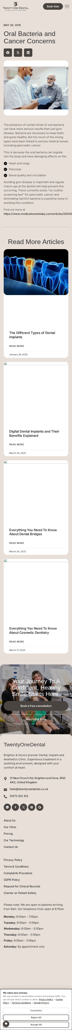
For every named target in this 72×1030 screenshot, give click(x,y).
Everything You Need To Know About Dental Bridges (33, 532)
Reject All (36, 1017)
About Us (10, 820)
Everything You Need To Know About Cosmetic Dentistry (33, 630)
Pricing (8, 833)
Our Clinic (10, 827)
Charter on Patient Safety (20, 893)
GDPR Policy (12, 879)
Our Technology (14, 840)
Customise (36, 1010)
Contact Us (11, 847)
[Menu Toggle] (67, 6)
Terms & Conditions (16, 866)
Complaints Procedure (18, 873)
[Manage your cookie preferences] (6, 1024)
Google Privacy (41, 1003)
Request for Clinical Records (22, 886)
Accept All (36, 1024)
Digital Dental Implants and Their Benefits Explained (34, 433)
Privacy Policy (13, 860)
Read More (16, 346)
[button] (8, 52)
